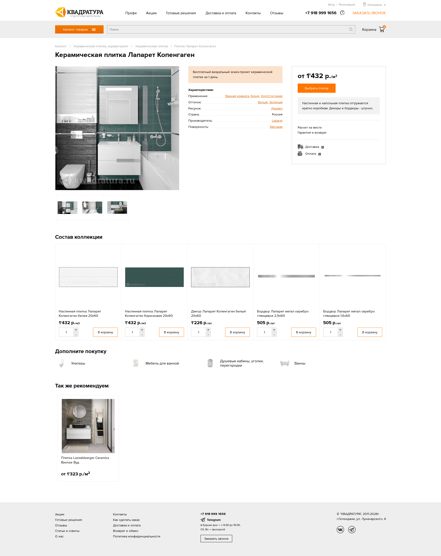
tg (352, 529)
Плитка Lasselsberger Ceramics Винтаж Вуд (85, 460)
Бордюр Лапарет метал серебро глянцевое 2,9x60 (283, 313)
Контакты (253, 13)
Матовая (276, 127)
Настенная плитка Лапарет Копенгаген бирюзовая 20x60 (149, 313)
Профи (131, 13)
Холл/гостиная (272, 96)
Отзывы (276, 13)
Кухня (255, 96)
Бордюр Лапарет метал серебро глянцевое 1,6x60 (349, 313)
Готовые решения (181, 13)
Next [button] (174, 128)
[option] (117, 128)
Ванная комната (237, 96)
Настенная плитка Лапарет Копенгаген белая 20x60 (80, 313)
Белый (263, 102)
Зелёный (276, 102)
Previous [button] (59, 128)
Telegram (214, 520)
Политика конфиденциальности (136, 536)
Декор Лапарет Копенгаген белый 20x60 (218, 313)
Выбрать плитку (316, 88)
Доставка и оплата (221, 13)
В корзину (105, 332)
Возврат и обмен (125, 531)
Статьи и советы (67, 531)
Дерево (277, 108)
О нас (59, 536)
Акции (151, 13)
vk (340, 529)
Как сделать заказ (126, 520)
